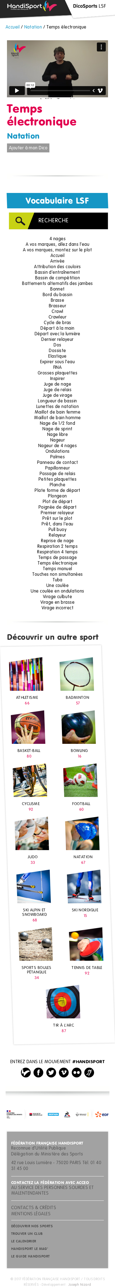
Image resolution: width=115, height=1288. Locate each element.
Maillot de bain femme (57, 412)
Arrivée (57, 261)
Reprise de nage (57, 541)
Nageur (57, 440)
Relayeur (57, 535)
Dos (57, 345)
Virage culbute (57, 597)
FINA (57, 367)
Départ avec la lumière (57, 334)
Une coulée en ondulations (57, 591)
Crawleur (58, 317)
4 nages (57, 239)
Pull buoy (57, 530)
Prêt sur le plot (57, 518)
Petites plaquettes (57, 479)
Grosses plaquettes (57, 373)
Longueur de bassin (57, 401)
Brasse (57, 300)
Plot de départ (57, 502)
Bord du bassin (57, 295)
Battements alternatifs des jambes (57, 284)
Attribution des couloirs (57, 267)
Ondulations (57, 451)
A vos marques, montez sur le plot (57, 250)
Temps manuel (57, 569)
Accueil (57, 256)
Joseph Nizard (79, 1285)
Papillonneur (57, 468)
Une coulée (57, 586)
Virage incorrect (57, 608)
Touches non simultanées (57, 574)
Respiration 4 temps (57, 552)
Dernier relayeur (57, 340)
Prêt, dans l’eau (57, 524)
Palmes (57, 457)
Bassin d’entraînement (57, 272)
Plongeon (57, 496)
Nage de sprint (57, 429)
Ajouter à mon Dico (28, 148)
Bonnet (57, 289)
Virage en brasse (57, 602)
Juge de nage (57, 384)
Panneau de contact (57, 463)
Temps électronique (57, 563)
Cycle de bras (57, 323)
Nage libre (57, 435)
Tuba (57, 580)
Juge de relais (57, 390)
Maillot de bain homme (57, 418)
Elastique (57, 356)
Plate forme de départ (57, 491)
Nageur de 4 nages (57, 446)
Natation (23, 136)
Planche (57, 485)
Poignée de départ (58, 507)
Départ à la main (57, 328)
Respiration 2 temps (57, 546)
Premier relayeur (57, 513)
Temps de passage (57, 558)
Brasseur (57, 306)
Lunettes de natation (57, 407)
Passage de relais (58, 474)
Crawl (57, 312)
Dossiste (57, 351)
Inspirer (57, 379)
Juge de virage (57, 395)
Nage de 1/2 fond (57, 423)
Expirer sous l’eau (57, 362)
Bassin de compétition (57, 278)
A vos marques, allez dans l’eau (57, 244)
